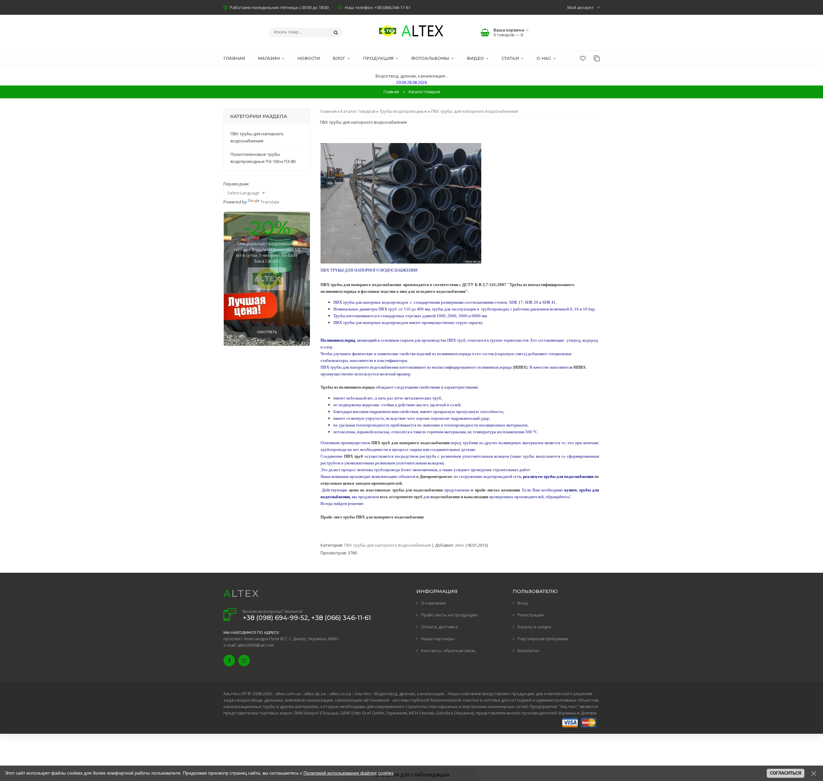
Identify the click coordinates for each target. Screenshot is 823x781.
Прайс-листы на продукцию (449, 615)
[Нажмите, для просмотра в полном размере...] (401, 262)
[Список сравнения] (597, 58)
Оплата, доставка (439, 627)
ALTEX (241, 593)
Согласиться (785, 773)
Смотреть (267, 332)
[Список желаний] (583, 58)
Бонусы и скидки (534, 627)
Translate (270, 202)
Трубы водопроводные (403, 111)
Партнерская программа (543, 639)
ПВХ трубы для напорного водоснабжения (474, 111)
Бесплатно (528, 650)
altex (460, 545)
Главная (391, 91)
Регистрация (531, 615)
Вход (523, 603)
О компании (433, 603)
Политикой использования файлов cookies (348, 773)
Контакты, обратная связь (448, 650)
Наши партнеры (438, 639)
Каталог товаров (357, 111)
